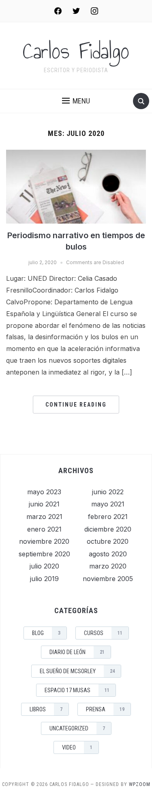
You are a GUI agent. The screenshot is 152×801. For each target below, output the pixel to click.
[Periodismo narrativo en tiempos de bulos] (76, 186)
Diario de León (77, 652)
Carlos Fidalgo (76, 51)
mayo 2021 (107, 504)
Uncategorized (77, 728)
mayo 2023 (44, 492)
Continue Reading (76, 404)
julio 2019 (44, 579)
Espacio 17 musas (77, 690)
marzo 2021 (44, 516)
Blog (46, 633)
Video (77, 747)
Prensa (105, 709)
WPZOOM (139, 784)
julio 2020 (44, 566)
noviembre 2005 (108, 579)
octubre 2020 (107, 541)
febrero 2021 (108, 516)
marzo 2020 (107, 566)
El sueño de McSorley (77, 671)
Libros (46, 709)
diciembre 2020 (107, 529)
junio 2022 (108, 492)
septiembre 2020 (44, 554)
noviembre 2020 (44, 541)
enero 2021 (44, 529)
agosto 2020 (108, 554)
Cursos (103, 633)
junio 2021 (44, 504)
